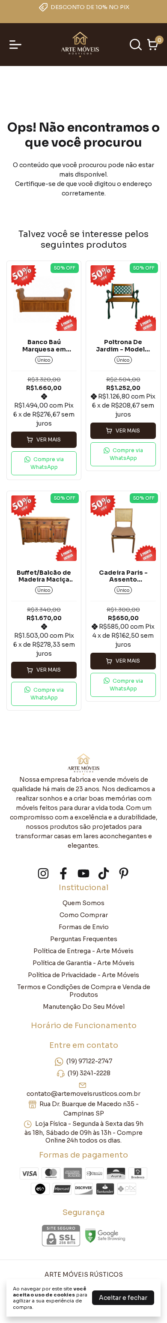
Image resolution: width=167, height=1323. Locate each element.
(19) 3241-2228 (89, 1073)
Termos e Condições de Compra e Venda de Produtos (83, 991)
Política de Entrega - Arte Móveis (83, 951)
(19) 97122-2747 (89, 1061)
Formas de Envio (84, 927)
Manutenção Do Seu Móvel (84, 1007)
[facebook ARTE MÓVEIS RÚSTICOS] (63, 873)
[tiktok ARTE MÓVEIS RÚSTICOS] (103, 873)
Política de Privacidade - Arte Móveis (83, 975)
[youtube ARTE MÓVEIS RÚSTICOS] (83, 873)
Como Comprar (84, 915)
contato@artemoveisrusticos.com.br (83, 1094)
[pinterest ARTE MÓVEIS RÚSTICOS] (123, 873)
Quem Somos (83, 903)
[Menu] (17, 44)
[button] (44, 463)
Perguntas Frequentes (83, 939)
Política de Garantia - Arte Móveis (83, 963)
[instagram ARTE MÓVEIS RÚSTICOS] (43, 873)
